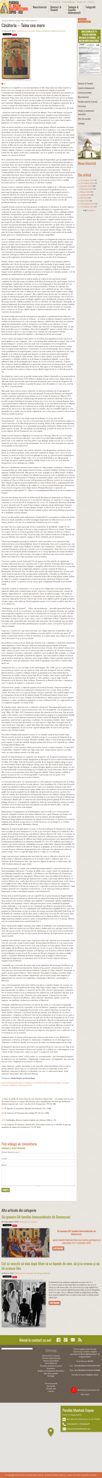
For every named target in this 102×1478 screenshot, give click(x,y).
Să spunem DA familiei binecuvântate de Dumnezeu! (35, 1217)
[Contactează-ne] (73, 1340)
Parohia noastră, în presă (87, 101)
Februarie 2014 (86, 189)
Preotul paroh (55, 2)
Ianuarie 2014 (86, 186)
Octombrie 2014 (87, 207)
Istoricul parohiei (85, 92)
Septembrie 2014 (87, 204)
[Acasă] (14, 7)
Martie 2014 (85, 192)
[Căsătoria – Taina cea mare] (38, 58)
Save (15, 35)
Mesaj (4, 1165)
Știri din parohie (84, 118)
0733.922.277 (84, 1424)
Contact (91, 2)
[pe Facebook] (59, 1340)
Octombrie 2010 (87, 180)
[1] (58, 453)
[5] (40, 921)
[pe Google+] (66, 1340)
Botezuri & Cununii (55, 8)
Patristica (82, 106)
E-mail (4, 1158)
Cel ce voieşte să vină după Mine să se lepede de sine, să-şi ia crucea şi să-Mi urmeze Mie (50, 1266)
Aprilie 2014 (85, 195)
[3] (10, 579)
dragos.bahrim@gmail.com (78, 1429)
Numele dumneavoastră (10, 1152)
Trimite (5, 1190)
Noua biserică (39, 7)
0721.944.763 (72, 1424)
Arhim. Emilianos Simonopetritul (50, 31)
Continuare (58, 1248)
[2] (26, 490)
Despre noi (81, 2)
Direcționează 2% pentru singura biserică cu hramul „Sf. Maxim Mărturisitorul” (89, 36)
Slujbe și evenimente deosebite (86, 112)
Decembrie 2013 (87, 183)
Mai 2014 (84, 198)
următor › (92, 210)
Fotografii (91, 7)
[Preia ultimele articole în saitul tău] (80, 1340)
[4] (18, 582)
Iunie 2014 (84, 201)
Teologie (81, 123)
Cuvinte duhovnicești (86, 88)
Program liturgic (68, 2)
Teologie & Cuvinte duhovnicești (74, 10)
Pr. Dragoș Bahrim (42, 1273)
